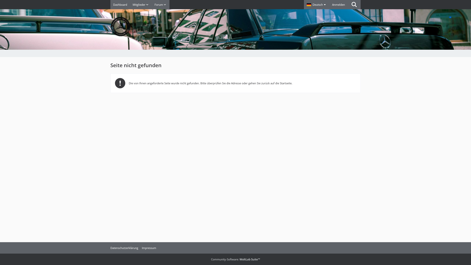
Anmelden (338, 4)
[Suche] (354, 4)
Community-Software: (235, 259)
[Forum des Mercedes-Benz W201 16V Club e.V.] (235, 26)
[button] (316, 4)
